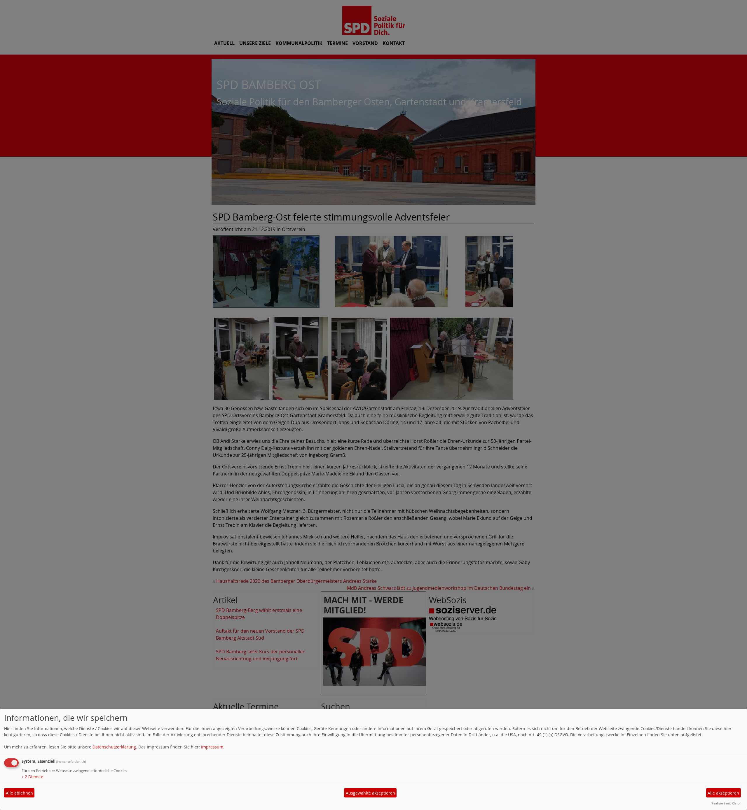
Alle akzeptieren (723, 793)
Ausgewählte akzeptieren (370, 793)
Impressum (212, 747)
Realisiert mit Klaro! (726, 803)
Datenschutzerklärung (114, 747)
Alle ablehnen (19, 793)
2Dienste (32, 776)
